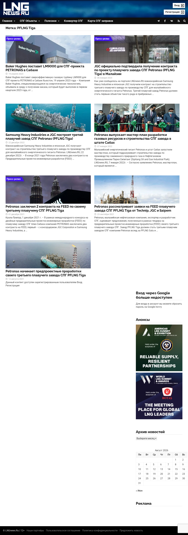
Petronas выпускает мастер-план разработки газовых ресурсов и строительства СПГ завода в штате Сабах (132, 138)
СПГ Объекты (28, 20)
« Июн (139, 490)
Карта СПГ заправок (100, 20)
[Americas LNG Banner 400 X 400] (159, 348)
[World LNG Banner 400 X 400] (159, 396)
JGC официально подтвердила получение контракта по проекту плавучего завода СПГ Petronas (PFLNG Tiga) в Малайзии (135, 70)
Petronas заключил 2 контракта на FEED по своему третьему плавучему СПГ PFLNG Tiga (46, 208)
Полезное (51, 20)
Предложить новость (131, 530)
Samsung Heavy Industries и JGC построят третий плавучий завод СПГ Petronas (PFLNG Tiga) (44, 136)
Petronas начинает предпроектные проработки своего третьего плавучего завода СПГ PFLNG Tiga (46, 273)
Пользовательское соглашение (63, 530)
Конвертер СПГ (73, 20)
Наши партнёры (35, 530)
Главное (7, 20)
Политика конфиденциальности (100, 530)
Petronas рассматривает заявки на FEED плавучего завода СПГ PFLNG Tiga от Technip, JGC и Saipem (134, 208)
